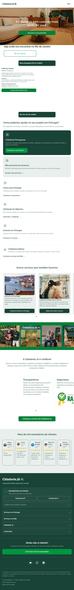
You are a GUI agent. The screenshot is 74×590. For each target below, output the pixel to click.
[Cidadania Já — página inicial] (9, 4)
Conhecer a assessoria (16, 150)
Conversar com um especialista (37, 552)
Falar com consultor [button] (19, 90)
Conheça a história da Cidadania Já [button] (37, 419)
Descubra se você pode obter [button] (37, 33)
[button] (36, 316)
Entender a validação (12, 217)
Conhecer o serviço (11, 238)
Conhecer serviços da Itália (14, 256)
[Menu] (68, 3)
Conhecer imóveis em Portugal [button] (19, 311)
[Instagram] (37, 563)
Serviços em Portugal (37, 512)
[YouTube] (30, 563)
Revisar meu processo (14, 173)
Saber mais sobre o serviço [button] (54, 311)
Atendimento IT (53, 498)
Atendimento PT (20, 498)
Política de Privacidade (8, 584)
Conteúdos (37, 531)
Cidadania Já (37, 525)
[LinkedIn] (43, 563)
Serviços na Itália (37, 519)
